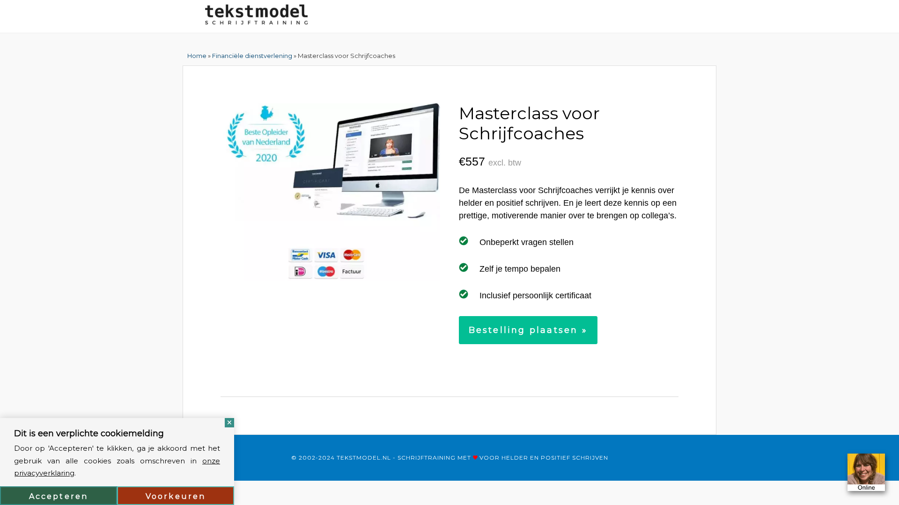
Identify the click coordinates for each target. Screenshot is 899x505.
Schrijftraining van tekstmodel (256, 16)
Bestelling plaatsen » (528, 330)
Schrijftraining (427, 457)
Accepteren (58, 496)
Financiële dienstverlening (252, 55)
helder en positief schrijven (554, 457)
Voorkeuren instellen (176, 498)
